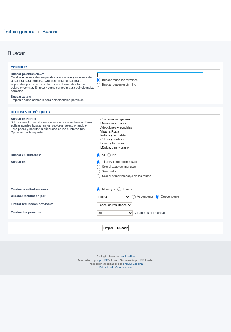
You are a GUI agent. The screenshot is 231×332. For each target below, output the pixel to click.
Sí (103, 155)
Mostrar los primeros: (27, 212)
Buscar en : (19, 161)
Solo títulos (109, 171)
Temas (127, 189)
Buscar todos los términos (119, 80)
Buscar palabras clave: (27, 74)
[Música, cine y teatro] (158, 148)
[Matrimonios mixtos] (158, 123)
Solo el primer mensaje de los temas (126, 176)
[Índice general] (34, 11)
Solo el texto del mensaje (118, 166)
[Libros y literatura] (158, 143)
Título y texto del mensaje (119, 161)
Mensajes (108, 189)
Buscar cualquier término (118, 84)
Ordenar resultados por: (28, 196)
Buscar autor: (21, 96)
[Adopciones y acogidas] (158, 128)
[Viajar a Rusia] (158, 132)
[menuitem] (221, 12)
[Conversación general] (158, 120)
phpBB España (133, 263)
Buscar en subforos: (26, 155)
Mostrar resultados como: (30, 189)
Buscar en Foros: (23, 118)
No (114, 155)
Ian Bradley (127, 256)
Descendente (169, 196)
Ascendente (144, 196)
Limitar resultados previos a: (32, 204)
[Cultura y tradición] (158, 140)
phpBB (103, 260)
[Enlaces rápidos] (225, 31)
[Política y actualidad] (158, 136)
